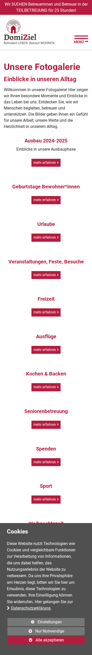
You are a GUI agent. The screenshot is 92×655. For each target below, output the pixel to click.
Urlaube (46, 224)
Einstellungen (34, 623)
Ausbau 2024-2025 (46, 141)
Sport (46, 486)
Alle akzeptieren (35, 640)
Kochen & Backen (46, 374)
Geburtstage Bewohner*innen (46, 187)
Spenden (46, 449)
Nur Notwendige (35, 632)
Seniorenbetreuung (46, 411)
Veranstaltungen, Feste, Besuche (46, 262)
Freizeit (46, 299)
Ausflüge (46, 336)
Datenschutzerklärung (31, 608)
